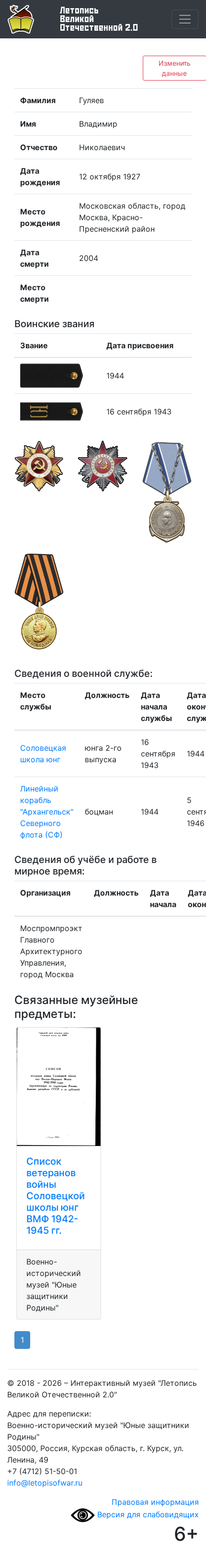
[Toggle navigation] (185, 19)
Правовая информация (155, 1502)
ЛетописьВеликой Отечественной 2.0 (99, 19)
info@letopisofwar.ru (44, 1483)
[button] (39, 492)
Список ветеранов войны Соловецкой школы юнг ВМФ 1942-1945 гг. (55, 1196)
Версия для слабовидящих (147, 1514)
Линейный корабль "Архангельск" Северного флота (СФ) (46, 811)
